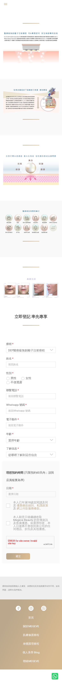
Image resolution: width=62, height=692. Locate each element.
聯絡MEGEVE (31, 661)
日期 (9, 488)
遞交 (18, 556)
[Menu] (5, 4)
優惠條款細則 (25, 505)
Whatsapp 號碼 (16, 404)
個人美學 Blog (31, 652)
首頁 (31, 617)
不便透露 (16, 382)
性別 (9, 373)
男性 (13, 378)
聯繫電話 (12, 390)
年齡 (9, 434)
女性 (28, 378)
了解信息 (12, 448)
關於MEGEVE (31, 626)
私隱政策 (42, 505)
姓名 (9, 358)
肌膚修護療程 (31, 635)
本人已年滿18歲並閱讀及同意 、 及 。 (30, 505)
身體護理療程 (31, 643)
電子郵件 (12, 419)
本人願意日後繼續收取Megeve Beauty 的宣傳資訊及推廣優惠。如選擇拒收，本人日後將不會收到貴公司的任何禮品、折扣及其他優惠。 (31, 522)
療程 (9, 344)
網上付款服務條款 (28, 508)
